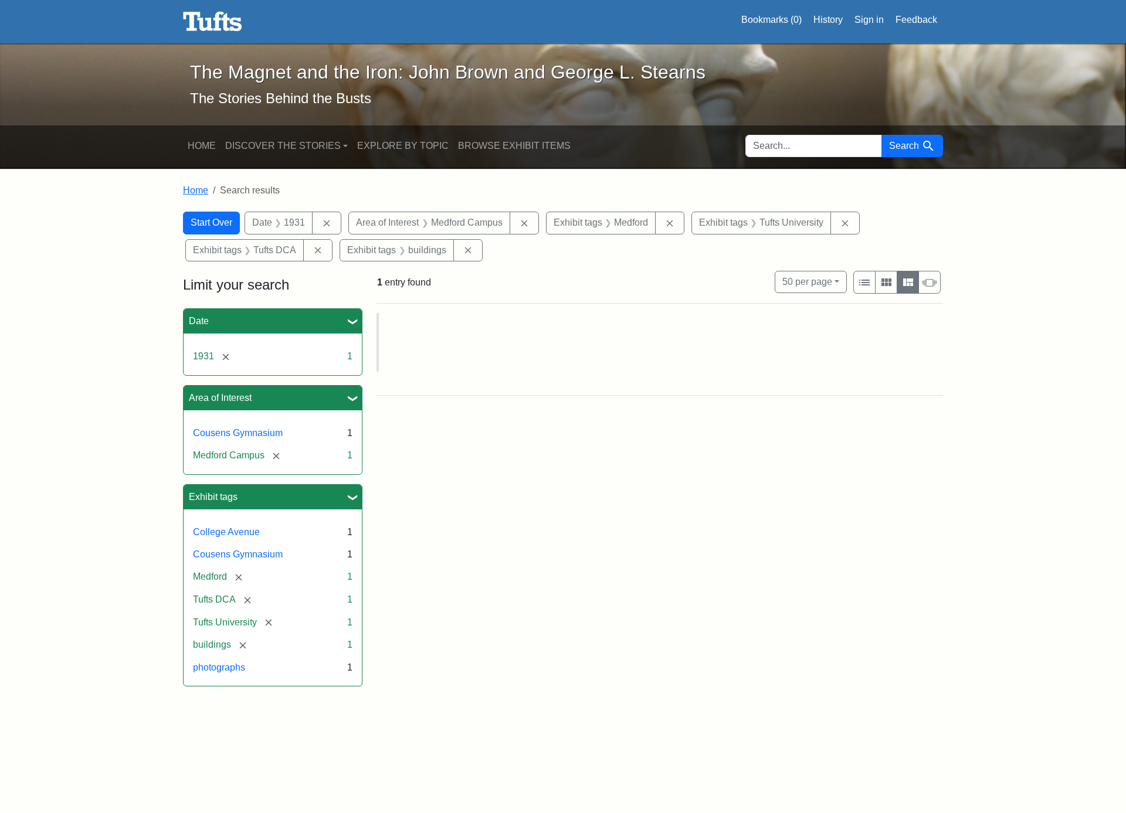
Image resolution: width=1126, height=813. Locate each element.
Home (202, 146)
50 (807, 281)
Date (199, 321)
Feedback (916, 20)
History (828, 20)
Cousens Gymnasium (238, 433)
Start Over (211, 222)
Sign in (869, 20)
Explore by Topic (403, 146)
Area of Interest (220, 398)
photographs (219, 667)
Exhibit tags (213, 497)
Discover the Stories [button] (283, 146)
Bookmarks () (771, 20)
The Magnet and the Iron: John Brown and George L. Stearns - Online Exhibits (212, 22)
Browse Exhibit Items (514, 146)
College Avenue (226, 532)
